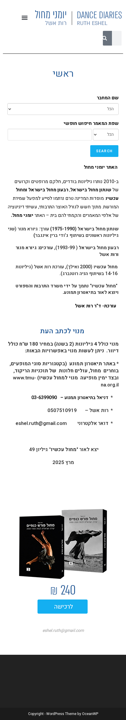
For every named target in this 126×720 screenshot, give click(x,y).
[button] (24, 18)
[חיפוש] (104, 38)
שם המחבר (108, 97)
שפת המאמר (106, 123)
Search (104, 151)
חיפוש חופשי (78, 123)
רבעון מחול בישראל (99, 247)
